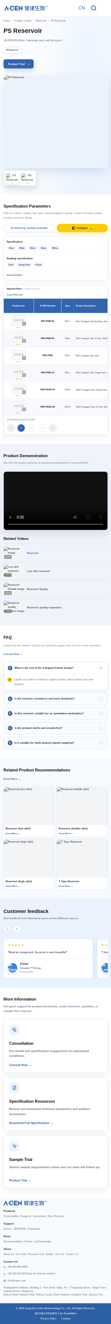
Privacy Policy (49, 1318)
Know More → (12, 779)
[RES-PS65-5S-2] (19, 327)
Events (29, 1241)
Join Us (59, 1254)
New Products (56, 1216)
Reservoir (41, 20)
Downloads (33, 1229)
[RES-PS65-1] (17, 361)
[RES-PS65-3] (21, 361)
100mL (55, 248)
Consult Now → (13, 654)
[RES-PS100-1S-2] (19, 395)
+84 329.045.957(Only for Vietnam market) (31, 1273)
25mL (22, 248)
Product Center (23, 20)
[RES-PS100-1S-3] (21, 395)
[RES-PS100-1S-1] (17, 395)
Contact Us (71, 1254)
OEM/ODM (19, 1229)
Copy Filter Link (15, 295)
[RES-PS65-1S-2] (19, 378)
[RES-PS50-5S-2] (19, 344)
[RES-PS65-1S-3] (21, 378)
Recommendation (13, 1241)
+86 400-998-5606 (17, 1267)
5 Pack (38, 265)
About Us (9, 1254)
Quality (49, 1254)
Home (7, 20)
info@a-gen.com (17, 1280)
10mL (11, 248)
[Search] (93, 8)
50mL (33, 248)
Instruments (39, 1216)
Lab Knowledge (42, 1241)
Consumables (11, 1216)
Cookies (66, 1318)
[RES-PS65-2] (19, 361)
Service (8, 1229)
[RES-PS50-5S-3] (21, 344)
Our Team (21, 1254)
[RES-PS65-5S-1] (17, 327)
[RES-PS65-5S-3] (21, 327)
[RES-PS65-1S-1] (17, 378)
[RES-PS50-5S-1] (17, 344)
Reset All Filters (14, 275)
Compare (84, 228)
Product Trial (19, 63)
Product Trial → (20, 1180)
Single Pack (24, 265)
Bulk (11, 265)
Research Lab (36, 1254)
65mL (43, 248)
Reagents (25, 1216)
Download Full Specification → (31, 1123)
